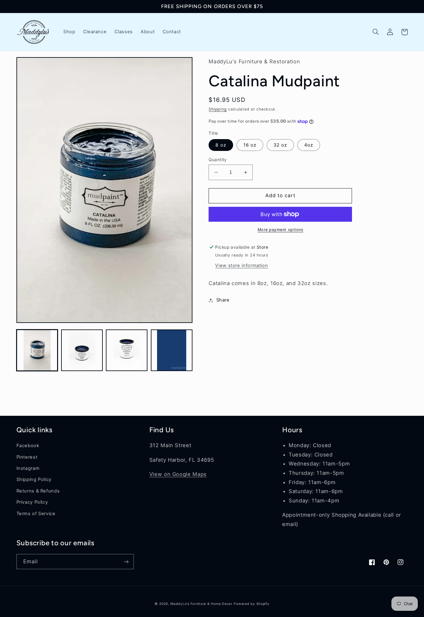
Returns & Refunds (38, 491)
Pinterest (27, 457)
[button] (376, 32)
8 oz (220, 145)
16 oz (249, 145)
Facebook (27, 445)
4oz (308, 145)
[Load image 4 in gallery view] (171, 350)
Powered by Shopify (251, 604)
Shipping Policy (34, 479)
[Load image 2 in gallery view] (82, 350)
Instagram (28, 468)
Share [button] (222, 300)
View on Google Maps (178, 474)
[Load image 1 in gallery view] (37, 350)
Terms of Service (36, 513)
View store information (241, 265)
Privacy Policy (32, 502)
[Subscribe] (126, 561)
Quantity (218, 159)
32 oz (280, 145)
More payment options (281, 229)
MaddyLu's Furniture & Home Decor (201, 604)
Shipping (218, 109)
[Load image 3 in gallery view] (126, 350)
